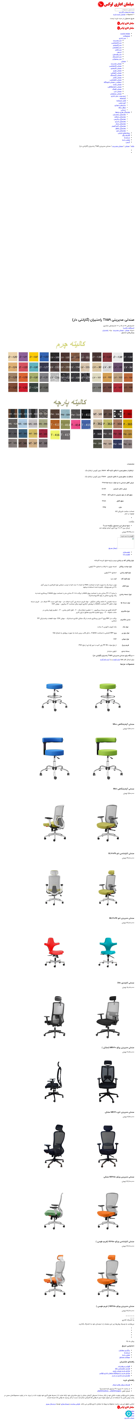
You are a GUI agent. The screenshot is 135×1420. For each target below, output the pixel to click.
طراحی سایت (75, 1404)
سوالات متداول (124, 1357)
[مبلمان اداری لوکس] (115, 7)
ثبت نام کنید (104, 659)
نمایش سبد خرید (119, 14)
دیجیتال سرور (51, 1404)
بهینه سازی (65, 1404)
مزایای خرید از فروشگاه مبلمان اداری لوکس (114, 1373)
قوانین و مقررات (124, 1366)
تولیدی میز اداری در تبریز (121, 1375)
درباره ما (127, 1353)
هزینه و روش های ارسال (121, 1385)
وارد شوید (116, 659)
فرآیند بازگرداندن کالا (122, 1369)
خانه (132, 146)
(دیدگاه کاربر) (128, 328)
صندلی (127, 146)
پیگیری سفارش (124, 1350)
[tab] (65, 552)
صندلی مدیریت (117, 146)
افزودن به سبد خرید (127, 536)
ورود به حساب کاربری (126, 12)
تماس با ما (126, 1355)
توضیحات (126, 552)
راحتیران (105, 330)
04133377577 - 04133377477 (109, 1391)
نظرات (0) (126, 554)
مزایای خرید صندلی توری (121, 1371)
